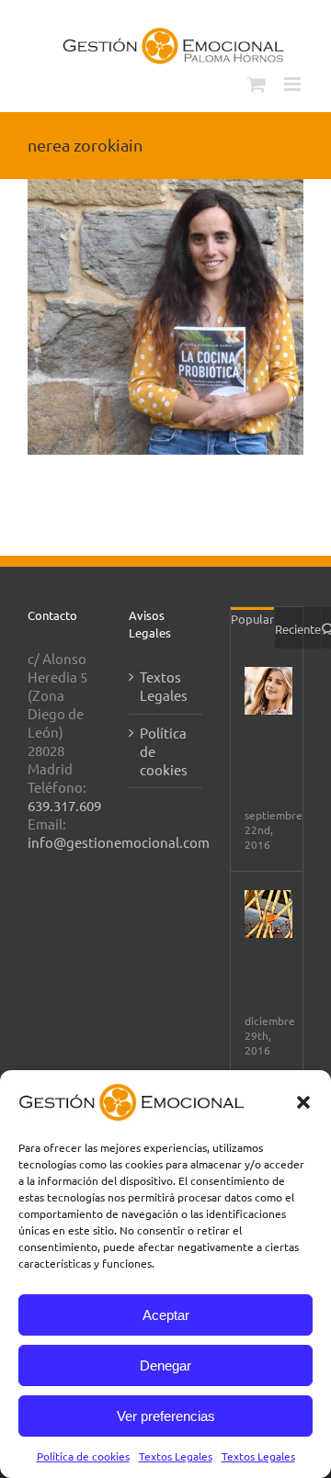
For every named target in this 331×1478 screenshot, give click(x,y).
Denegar (165, 1365)
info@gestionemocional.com (119, 842)
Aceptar (166, 1315)
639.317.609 (64, 805)
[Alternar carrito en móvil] (256, 84)
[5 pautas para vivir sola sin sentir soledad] (268, 691)
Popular (252, 618)
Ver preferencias (166, 1416)
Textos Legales (175, 1456)
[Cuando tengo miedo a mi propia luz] (268, 914)
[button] (303, 1102)
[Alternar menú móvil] (293, 84)
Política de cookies (83, 1456)
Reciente (298, 629)
